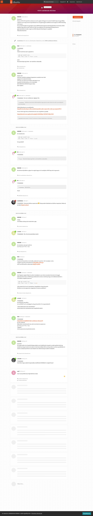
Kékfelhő (21, 48)
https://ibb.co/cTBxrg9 (38, 262)
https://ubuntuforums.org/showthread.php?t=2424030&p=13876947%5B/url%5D (35, 114)
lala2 (21, 158)
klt (19, 219)
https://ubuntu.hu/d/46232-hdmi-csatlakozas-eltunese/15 (30, 320)
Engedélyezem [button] (86, 513)
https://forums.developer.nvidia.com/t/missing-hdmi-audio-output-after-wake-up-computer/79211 (39, 108)
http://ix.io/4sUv (36, 264)
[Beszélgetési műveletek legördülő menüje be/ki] (82, 17)
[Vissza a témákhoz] (2, 2)
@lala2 (35, 98)
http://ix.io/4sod (25, 205)
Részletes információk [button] (36, 513)
